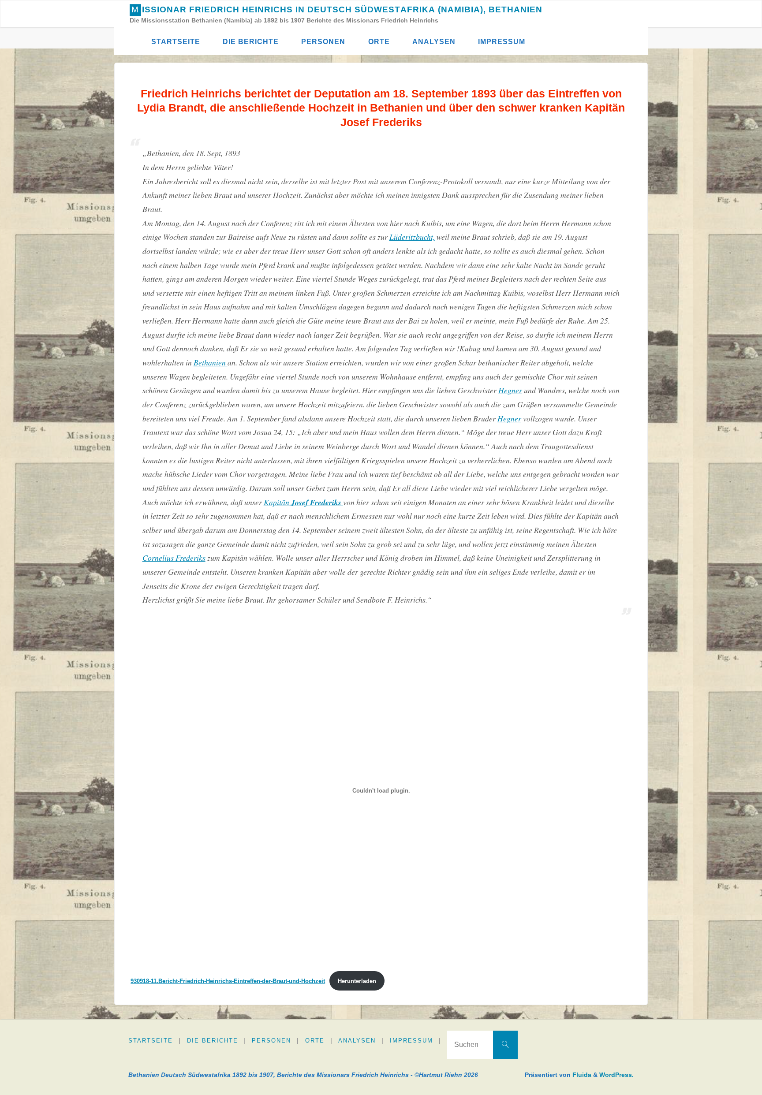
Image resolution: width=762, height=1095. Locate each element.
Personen (271, 1040)
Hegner (510, 390)
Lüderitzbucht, (412, 236)
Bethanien (211, 362)
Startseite (150, 1040)
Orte (315, 1040)
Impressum (411, 1040)
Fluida (581, 1074)
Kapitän (302, 502)
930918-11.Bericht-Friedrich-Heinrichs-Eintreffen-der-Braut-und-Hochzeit (228, 981)
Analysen (357, 1040)
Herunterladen (357, 981)
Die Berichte (212, 1040)
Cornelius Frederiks (173, 557)
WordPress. (616, 1074)
